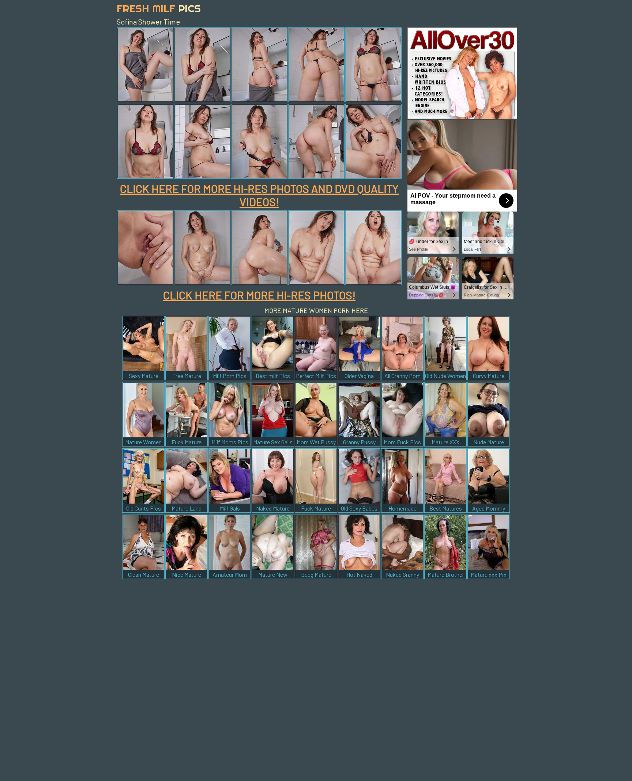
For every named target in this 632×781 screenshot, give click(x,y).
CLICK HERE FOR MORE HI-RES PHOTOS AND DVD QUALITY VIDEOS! (259, 195)
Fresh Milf (159, 8)
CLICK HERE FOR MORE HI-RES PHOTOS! (259, 295)
